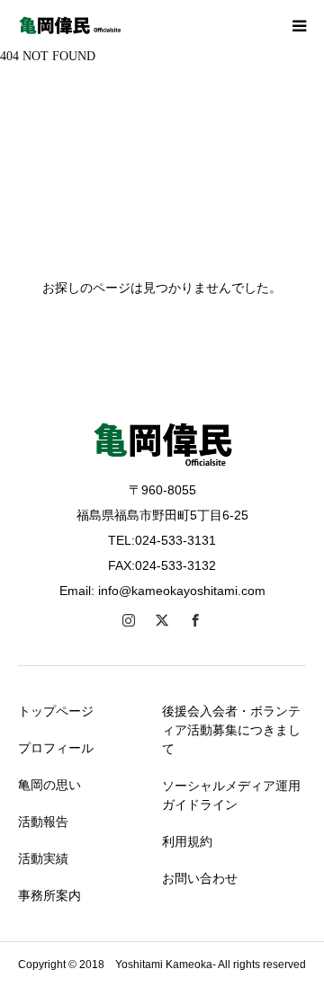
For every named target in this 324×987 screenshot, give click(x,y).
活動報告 (43, 821)
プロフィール (56, 748)
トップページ (56, 711)
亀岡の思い (49, 785)
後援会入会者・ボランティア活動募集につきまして (231, 730)
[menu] (299, 25)
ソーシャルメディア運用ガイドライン (231, 795)
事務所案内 (49, 895)
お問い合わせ (200, 878)
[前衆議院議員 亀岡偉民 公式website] (72, 25)
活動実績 (43, 858)
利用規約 (187, 841)
